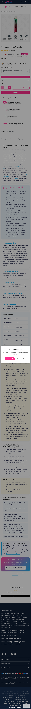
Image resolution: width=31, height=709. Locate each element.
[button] (15, 707)
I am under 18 (21, 358)
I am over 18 (10, 358)
